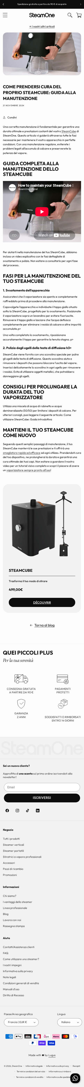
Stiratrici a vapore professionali (22, 857)
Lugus (51, 1055)
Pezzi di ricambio (13, 869)
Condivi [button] (12, 117)
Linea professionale (15, 908)
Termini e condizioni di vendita (29, 1077)
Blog (5, 914)
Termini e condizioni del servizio (31, 1071)
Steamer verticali (13, 845)
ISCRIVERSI (42, 798)
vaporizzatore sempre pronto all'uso (28, 470)
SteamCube (69, 131)
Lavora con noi (12, 920)
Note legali (9, 977)
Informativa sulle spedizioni (58, 1077)
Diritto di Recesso (13, 995)
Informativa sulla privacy (18, 971)
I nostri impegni (12, 965)
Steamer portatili (13, 851)
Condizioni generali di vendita (21, 983)
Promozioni (10, 875)
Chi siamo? (9, 896)
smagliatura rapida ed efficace (21, 453)
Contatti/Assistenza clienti (18, 947)
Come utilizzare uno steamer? (21, 959)
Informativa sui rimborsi (60, 1071)
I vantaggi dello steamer (17, 902)
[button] (5, 15)
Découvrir (42, 602)
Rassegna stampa (14, 926)
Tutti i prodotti (11, 838)
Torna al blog (44, 625)
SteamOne (17, 1065)
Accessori (9, 863)
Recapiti (76, 1066)
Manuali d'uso (11, 989)
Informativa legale (34, 1066)
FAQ (5, 953)
